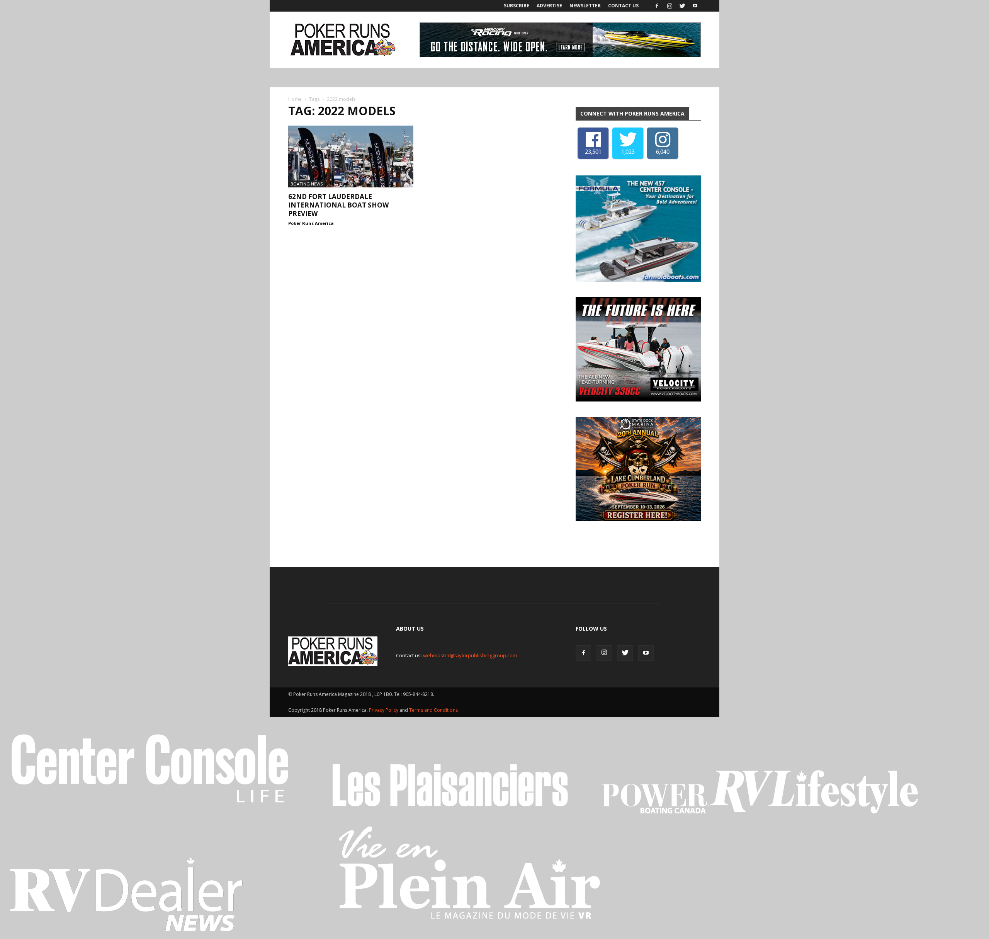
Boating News (307, 184)
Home (295, 99)
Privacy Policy (384, 710)
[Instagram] (669, 6)
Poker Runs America (311, 223)
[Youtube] (695, 6)
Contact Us (623, 5)
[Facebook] (657, 6)
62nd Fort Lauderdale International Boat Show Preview (338, 205)
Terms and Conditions (433, 710)
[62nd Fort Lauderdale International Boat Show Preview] (350, 156)
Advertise (549, 5)
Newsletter (585, 5)
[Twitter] (682, 6)
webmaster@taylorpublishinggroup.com (470, 655)
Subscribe (516, 5)
